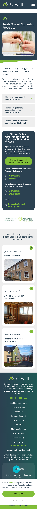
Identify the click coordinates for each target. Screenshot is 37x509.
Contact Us (18, 411)
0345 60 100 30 (18, 445)
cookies (12, 482)
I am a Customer (19, 407)
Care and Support (18, 416)
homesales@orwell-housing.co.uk (17, 205)
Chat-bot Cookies (18, 429)
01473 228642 (14, 176)
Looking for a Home (18, 403)
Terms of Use (18, 420)
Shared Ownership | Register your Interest (18, 161)
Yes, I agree (18, 493)
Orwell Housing (12, 4)
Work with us (18, 433)
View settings (18, 500)
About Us (18, 424)
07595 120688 (14, 194)
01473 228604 (14, 191)
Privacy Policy (18, 437)
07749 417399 (14, 179)
